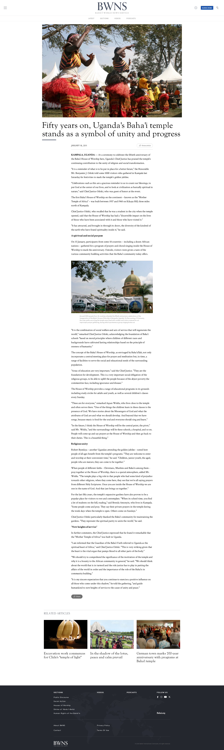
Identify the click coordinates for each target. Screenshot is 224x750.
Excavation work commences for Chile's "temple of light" (64, 655)
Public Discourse (61, 697)
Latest (91, 18)
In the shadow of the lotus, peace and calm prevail (109, 655)
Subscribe (207, 8)
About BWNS (59, 725)
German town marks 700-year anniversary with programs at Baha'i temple (157, 657)
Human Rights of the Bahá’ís (67, 713)
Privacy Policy (103, 725)
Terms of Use (103, 730)
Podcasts (131, 18)
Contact (57, 730)
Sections (104, 18)
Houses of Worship (62, 705)
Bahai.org (161, 713)
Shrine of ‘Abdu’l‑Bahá (64, 709)
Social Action (60, 701)
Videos (117, 18)
